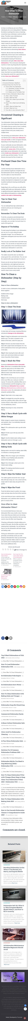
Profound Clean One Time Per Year (12, 84)
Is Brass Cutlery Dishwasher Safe (13, 723)
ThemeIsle (19, 1017)
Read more (14, 883)
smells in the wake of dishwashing (11, 195)
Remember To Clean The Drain (16, 88)
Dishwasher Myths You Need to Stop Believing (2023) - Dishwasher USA (12, 763)
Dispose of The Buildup (14, 90)
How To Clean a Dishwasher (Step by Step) (13, 94)
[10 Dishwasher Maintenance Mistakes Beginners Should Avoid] (14, 934)
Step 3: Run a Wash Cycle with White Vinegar (15, 100)
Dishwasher (7, 865)
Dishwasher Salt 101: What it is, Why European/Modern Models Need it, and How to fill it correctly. (14, 908)
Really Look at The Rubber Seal (16, 92)
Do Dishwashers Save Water (11, 685)
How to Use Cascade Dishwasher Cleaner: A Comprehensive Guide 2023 (13, 812)
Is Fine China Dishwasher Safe (12, 741)
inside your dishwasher (12, 153)
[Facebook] (2, 586)
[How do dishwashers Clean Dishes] (7, 559)
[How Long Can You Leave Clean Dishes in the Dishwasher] (19, 560)
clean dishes (22, 49)
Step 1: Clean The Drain (12, 95)
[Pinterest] (14, 586)
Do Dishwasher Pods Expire (11, 676)
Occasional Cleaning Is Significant (11, 83)
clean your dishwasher (12, 76)
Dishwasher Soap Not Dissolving (13, 705)
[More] (24, 586)
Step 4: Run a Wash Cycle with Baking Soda (15, 103)
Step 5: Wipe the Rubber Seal (13, 106)
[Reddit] (8, 586)
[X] (5, 586)
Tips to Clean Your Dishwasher (13, 86)
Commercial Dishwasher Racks (12, 714)
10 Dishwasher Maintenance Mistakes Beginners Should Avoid (14, 947)
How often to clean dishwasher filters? (15, 110)
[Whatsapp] (17, 586)
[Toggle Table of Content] (23, 80)
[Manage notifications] (25, 1018)
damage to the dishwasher (16, 333)
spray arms (12, 149)
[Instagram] (21, 586)
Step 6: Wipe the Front (11, 108)
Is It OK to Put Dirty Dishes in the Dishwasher (6, 576)
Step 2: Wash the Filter (11, 97)
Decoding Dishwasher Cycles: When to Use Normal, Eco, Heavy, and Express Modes (14, 869)
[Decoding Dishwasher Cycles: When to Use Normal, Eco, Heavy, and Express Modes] (14, 856)
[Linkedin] (11, 586)
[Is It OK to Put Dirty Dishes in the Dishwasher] (6, 571)
